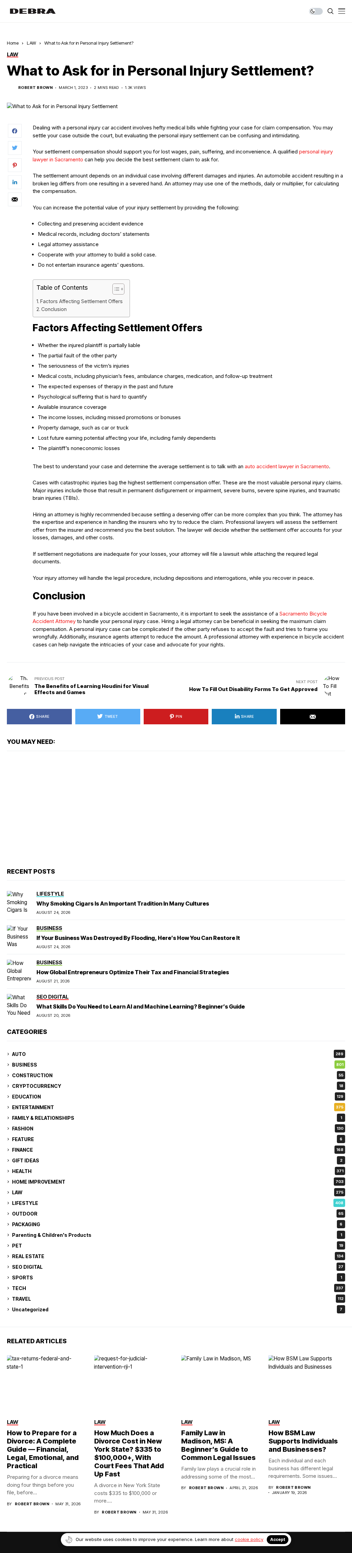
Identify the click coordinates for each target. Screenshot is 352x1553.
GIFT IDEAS (177, 1160)
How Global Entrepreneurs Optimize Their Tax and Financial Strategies (132, 972)
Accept (277, 1539)
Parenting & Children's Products (177, 1235)
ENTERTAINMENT (177, 1107)
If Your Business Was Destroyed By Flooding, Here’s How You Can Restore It (138, 937)
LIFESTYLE (177, 1203)
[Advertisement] (176, 809)
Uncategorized (177, 1309)
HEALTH (177, 1171)
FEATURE (177, 1139)
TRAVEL (177, 1299)
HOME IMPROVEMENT (177, 1182)
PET (177, 1246)
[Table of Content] (118, 289)
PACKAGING (177, 1224)
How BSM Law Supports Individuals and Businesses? (303, 1441)
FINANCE (177, 1150)
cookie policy (249, 1539)
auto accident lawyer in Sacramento (287, 466)
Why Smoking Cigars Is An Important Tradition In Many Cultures (122, 903)
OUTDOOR (177, 1214)
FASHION (177, 1128)
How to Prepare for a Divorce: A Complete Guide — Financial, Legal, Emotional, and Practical (43, 1449)
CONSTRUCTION (177, 1075)
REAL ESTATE (177, 1256)
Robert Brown (35, 87)
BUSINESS (177, 1065)
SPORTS (177, 1277)
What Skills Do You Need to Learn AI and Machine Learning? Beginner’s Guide (140, 1006)
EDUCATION (177, 1097)
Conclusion (54, 309)
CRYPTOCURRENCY (177, 1086)
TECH (177, 1288)
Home (13, 43)
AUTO (177, 1054)
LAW (31, 43)
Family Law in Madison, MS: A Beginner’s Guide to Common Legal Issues (218, 1445)
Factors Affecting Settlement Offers (81, 301)
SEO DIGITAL (177, 1267)
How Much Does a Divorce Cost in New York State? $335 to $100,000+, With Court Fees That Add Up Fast (129, 1453)
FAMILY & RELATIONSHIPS (177, 1118)
